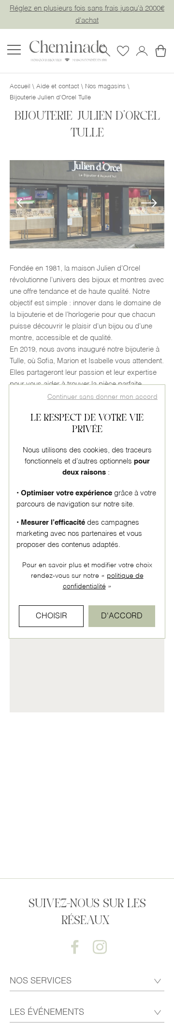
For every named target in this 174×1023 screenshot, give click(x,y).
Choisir (51, 616)
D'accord (122, 616)
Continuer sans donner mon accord (102, 397)
